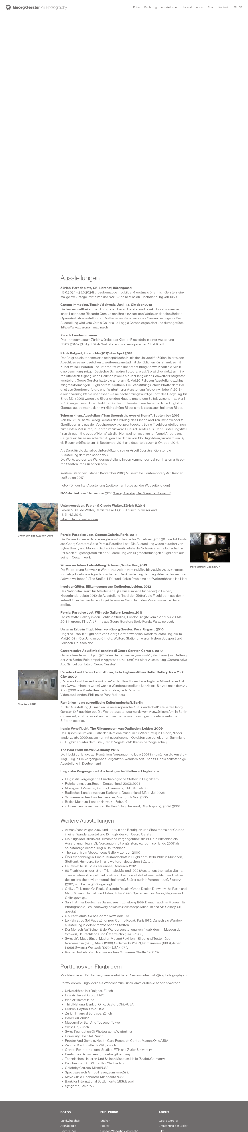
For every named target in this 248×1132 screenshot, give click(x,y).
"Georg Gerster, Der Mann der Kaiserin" (141, 493)
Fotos (136, 7)
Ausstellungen (169, 7)
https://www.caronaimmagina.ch (84, 327)
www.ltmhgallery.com (83, 686)
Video (64, 695)
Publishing (150, 7)
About (200, 7)
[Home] (36, 7)
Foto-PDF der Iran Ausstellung (82, 485)
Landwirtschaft (70, 1120)
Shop (211, 7)
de (241, 7)
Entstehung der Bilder (173, 1125)
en (235, 7)
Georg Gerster (168, 1120)
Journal (187, 7)
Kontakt (223, 7)
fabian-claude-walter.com (79, 519)
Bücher (105, 1120)
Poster (104, 1125)
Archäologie (68, 1125)
